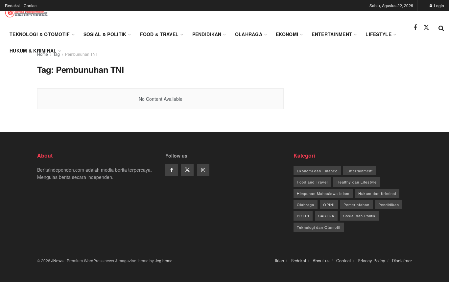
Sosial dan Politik (359, 215)
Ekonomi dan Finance (317, 170)
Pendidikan (207, 34)
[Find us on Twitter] (426, 27)
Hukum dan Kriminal (377, 193)
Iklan (279, 260)
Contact (30, 5)
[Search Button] (441, 27)
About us (321, 260)
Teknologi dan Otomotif (319, 227)
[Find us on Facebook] (415, 27)
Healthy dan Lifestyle (357, 181)
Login (438, 5)
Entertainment (332, 34)
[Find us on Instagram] (203, 170)
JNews (57, 260)
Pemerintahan (356, 204)
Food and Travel (312, 181)
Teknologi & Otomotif (40, 34)
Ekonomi (287, 34)
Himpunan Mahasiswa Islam (323, 193)
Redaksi (12, 5)
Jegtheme (164, 260)
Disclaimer (402, 260)
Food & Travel (159, 34)
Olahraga (248, 34)
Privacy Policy (371, 260)
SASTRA (326, 215)
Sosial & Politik (104, 34)
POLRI (303, 215)
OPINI (329, 204)
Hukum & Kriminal (33, 50)
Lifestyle (378, 34)
